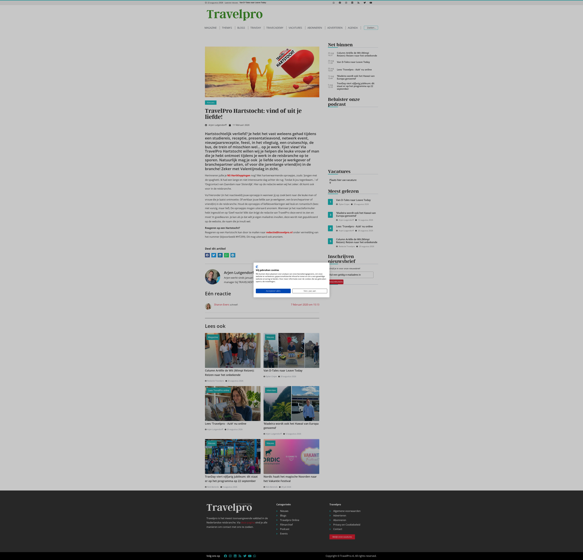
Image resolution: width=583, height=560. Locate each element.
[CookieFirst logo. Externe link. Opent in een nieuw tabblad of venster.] (257, 266)
